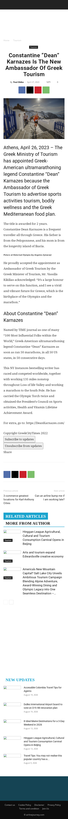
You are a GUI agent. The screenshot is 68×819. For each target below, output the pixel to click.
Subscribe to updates (19, 439)
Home (6, 40)
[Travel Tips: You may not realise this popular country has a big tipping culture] (12, 760)
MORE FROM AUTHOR (28, 523)
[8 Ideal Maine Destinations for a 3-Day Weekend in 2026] (12, 725)
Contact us (10, 804)
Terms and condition (29, 808)
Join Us (45, 808)
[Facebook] (21, 89)
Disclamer (39, 804)
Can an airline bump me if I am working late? (50, 497)
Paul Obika (18, 82)
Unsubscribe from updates (23, 446)
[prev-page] (5, 602)
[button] (6, 4)
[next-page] (11, 602)
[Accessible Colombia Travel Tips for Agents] (12, 692)
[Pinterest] (38, 89)
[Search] (63, 4)
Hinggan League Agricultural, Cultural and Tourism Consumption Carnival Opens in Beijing (44, 741)
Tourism (17, 40)
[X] (30, 89)
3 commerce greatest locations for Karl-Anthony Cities (18, 499)
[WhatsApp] (46, 89)
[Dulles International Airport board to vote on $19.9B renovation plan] (12, 709)
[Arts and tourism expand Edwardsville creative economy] (12, 556)
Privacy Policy (54, 804)
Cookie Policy (24, 804)
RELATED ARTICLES (26, 516)
